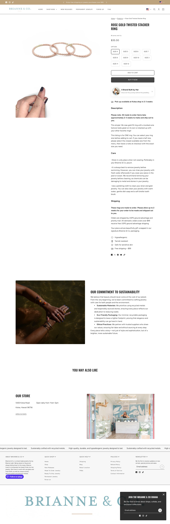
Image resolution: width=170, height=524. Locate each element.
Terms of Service (116, 470)
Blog (81, 464)
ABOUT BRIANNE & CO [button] (14, 457)
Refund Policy (115, 464)
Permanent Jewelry (51, 476)
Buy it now (132, 80)
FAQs (81, 470)
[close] (163, 494)
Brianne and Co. (116, 35)
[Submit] (160, 510)
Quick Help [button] (84, 457)
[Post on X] (115, 255)
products (120, 18)
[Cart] (163, 9)
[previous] (63, 2)
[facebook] (6, 2)
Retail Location (85, 467)
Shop (46, 464)
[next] (106, 2)
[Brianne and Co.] (20, 9)
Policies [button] (114, 457)
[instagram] (9, 2)
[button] (124, 254)
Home (113, 18)
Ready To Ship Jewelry (52, 473)
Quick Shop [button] (49, 457)
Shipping (83, 461)
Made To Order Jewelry (52, 470)
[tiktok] (13, 2)
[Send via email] (121, 254)
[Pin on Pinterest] (118, 254)
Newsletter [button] (141, 457)
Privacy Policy (115, 461)
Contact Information (117, 473)
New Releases (49, 467)
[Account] (159, 9)
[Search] (154, 9)
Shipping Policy (116, 467)
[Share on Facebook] (112, 254)
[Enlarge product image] (61, 49)
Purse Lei (48, 479)
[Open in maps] (120, 416)
